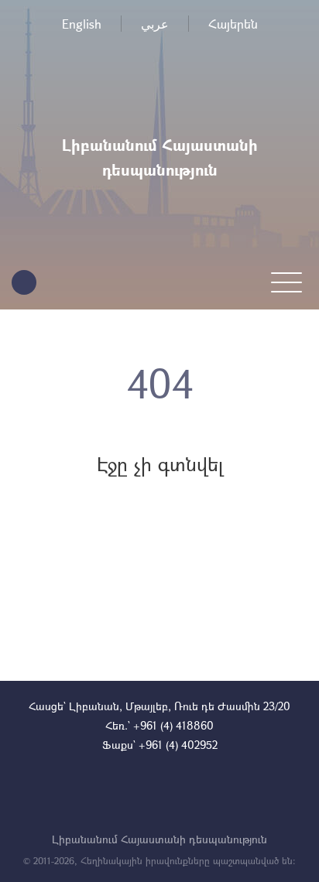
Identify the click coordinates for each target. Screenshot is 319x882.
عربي (155, 23)
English (81, 23)
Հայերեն (233, 23)
